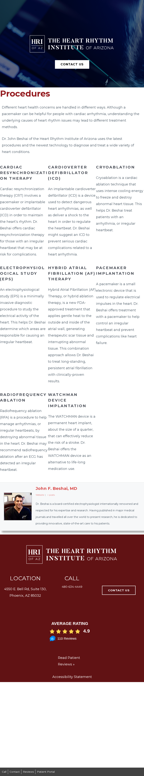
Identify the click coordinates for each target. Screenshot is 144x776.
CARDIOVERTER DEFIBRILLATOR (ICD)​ (68, 173)
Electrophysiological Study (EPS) (22, 273)
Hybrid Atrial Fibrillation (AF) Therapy (71, 273)
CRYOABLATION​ (115, 167)
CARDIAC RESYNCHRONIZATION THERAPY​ (24, 173)
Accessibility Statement (72, 677)
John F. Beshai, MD (56, 488)
